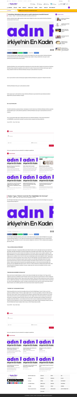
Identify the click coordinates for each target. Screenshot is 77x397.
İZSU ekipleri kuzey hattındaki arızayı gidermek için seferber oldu (30, 366)
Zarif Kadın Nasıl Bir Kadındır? (65, 36)
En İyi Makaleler (27, 395)
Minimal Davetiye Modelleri (44, 166)
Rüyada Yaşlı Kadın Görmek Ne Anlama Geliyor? (65, 30)
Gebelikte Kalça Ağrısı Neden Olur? (65, 24)
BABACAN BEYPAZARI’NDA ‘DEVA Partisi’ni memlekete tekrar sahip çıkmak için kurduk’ (29, 184)
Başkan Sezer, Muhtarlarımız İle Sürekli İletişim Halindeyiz (13, 348)
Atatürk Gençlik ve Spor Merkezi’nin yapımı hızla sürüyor (29, 348)
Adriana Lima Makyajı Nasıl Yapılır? (65, 19)
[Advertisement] (3, 16)
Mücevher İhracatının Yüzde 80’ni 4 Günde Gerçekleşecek (13, 166)
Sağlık (35, 395)
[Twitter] (9, 383)
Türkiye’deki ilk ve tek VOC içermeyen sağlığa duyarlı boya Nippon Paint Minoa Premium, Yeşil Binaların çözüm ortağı (14, 185)
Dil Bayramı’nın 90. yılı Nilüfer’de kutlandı (45, 348)
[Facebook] (8, 383)
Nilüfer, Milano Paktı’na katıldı (28, 166)
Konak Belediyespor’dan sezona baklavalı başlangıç (13, 366)
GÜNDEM (14, 16)
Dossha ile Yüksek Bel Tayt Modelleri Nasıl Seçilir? (28, 10)
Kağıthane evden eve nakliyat (47, 395)
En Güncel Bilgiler (39, 395)
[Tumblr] (22, 383)
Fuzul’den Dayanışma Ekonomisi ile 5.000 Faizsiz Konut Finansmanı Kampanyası (45, 184)
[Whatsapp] (20, 383)
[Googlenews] (18, 383)
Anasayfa (10, 16)
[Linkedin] (13, 383)
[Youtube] (15, 383)
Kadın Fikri (31, 395)
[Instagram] (11, 383)
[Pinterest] (16, 383)
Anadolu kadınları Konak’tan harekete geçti (46, 366)
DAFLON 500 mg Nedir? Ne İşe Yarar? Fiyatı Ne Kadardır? (65, 49)
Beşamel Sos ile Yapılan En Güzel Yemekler (64, 42)
